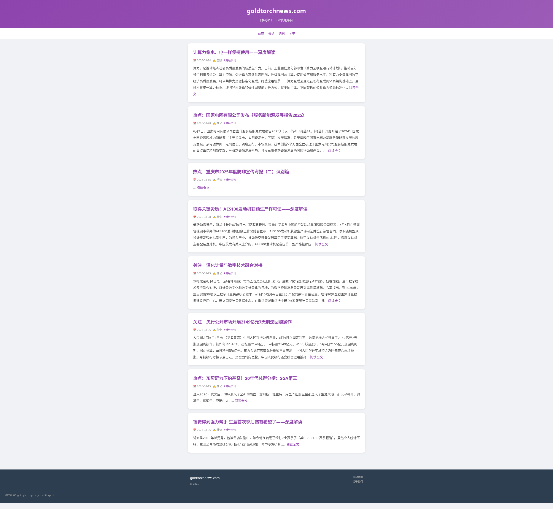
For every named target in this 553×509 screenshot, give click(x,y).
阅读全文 (334, 150)
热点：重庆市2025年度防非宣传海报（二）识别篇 (241, 172)
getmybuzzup (25, 495)
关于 (292, 34)
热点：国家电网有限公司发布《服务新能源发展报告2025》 (249, 115)
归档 (282, 34)
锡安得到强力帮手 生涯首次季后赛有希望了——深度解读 (247, 422)
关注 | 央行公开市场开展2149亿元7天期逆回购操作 (242, 322)
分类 (271, 34)
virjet (37, 495)
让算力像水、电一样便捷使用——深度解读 (234, 52)
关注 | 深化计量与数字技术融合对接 (227, 265)
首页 (261, 34)
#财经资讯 (230, 60)
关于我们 (358, 482)
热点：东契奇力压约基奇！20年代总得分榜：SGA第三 (245, 378)
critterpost (48, 495)
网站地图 (358, 477)
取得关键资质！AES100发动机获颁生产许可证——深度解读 (250, 209)
